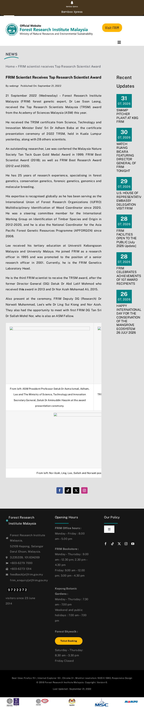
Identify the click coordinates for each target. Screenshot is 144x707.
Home (10, 66)
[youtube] (132, 543)
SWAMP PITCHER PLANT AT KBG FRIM (127, 115)
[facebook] (59, 490)
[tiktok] (68, 490)
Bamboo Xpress (72, 12)
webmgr (14, 85)
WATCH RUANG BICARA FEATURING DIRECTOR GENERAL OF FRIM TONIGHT (126, 157)
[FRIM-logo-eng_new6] (51, 24)
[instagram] (84, 490)
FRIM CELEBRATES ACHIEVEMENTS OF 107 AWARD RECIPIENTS (128, 275)
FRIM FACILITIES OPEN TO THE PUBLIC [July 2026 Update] (126, 238)
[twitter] (76, 490)
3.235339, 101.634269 (25, 557)
